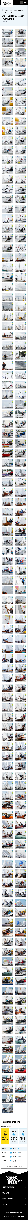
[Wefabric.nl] (20, 1217)
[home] (7, 3)
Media (6, 10)
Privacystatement (10, 1212)
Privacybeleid (18, 1212)
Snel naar (5, 1193)
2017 (11, 10)
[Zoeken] (21, 2)
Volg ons (5, 1204)
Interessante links (8, 1187)
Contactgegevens (7, 1199)
